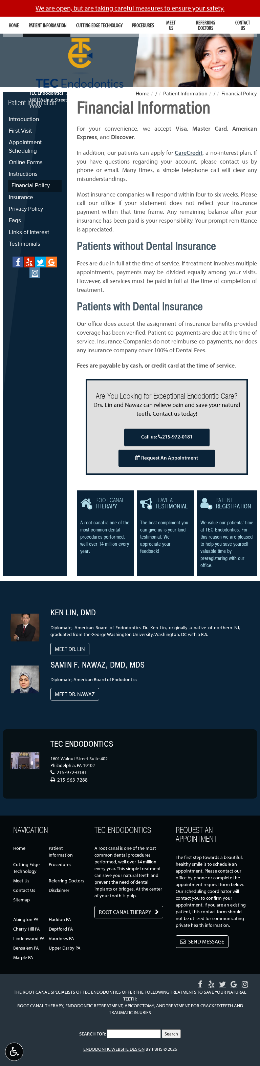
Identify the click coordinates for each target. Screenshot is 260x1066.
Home (14, 25)
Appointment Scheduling (25, 146)
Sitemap (21, 900)
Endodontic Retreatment (94, 1006)
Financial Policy (31, 185)
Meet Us (21, 881)
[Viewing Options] (14, 1052)
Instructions (23, 173)
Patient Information (47, 25)
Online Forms (26, 162)
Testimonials (24, 243)
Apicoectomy (139, 1006)
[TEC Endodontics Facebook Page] (18, 262)
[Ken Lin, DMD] (25, 622)
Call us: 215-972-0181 (167, 436)
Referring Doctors (66, 881)
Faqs (15, 220)
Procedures (143, 25)
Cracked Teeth (216, 1006)
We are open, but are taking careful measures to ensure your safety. (130, 8)
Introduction (24, 119)
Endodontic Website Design (114, 1049)
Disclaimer (59, 890)
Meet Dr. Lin (70, 649)
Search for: (92, 1034)
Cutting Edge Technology (99, 25)
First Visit (20, 130)
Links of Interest (29, 232)
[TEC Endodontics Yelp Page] (29, 262)
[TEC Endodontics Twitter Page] (40, 262)
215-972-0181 (79, 93)
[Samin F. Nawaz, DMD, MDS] (25, 674)
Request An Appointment (169, 457)
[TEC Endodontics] (25, 760)
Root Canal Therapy (40, 1006)
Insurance (21, 197)
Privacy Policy (26, 208)
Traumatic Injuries (130, 1012)
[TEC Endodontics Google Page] (51, 262)
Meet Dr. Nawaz (75, 694)
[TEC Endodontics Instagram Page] (34, 272)
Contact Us (24, 890)
